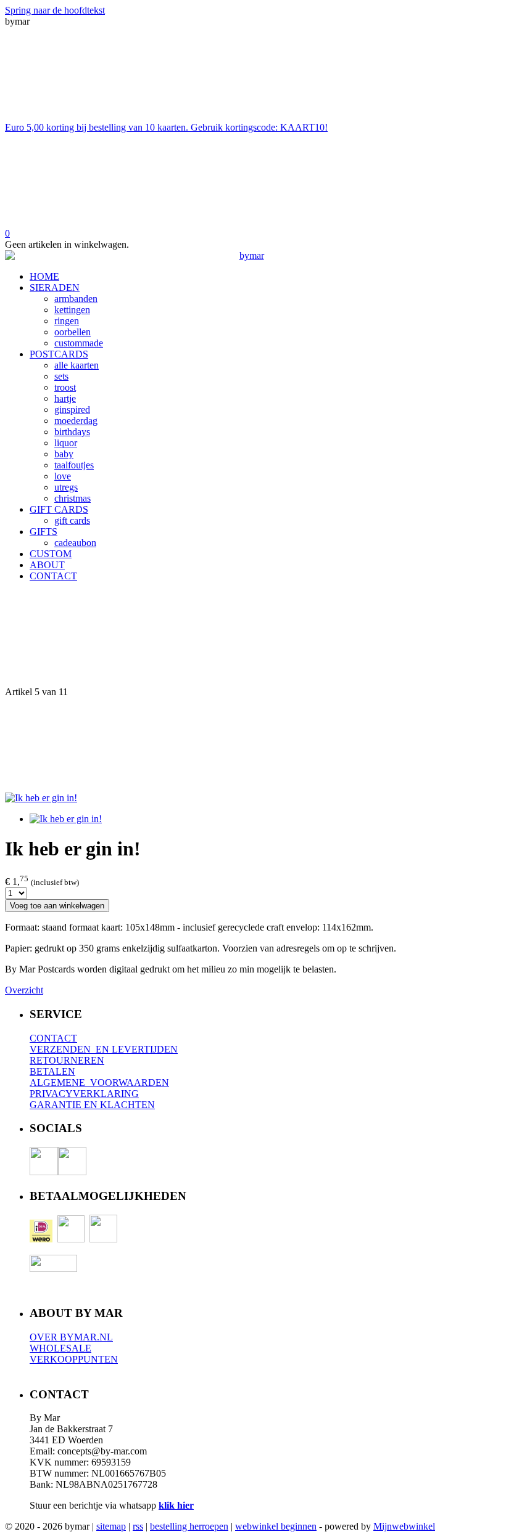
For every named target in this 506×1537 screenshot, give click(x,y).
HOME (44, 276)
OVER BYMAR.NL (71, 1337)
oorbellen (72, 332)
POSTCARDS (59, 354)
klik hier (176, 1505)
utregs (66, 487)
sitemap (111, 1526)
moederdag (75, 420)
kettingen (72, 309)
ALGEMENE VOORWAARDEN (99, 1082)
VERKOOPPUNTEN (74, 1359)
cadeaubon (75, 542)
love (62, 476)
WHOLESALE (60, 1348)
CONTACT (53, 576)
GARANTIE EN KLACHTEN (92, 1104)
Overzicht (24, 990)
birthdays (72, 431)
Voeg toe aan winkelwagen (57, 905)
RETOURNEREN (67, 1060)
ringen (66, 321)
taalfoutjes (74, 465)
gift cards (72, 520)
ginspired (72, 409)
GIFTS (43, 531)
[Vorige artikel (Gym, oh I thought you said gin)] (253, 639)
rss (138, 1526)
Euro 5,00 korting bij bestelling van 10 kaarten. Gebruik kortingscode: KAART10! (166, 127)
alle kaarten (76, 365)
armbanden (75, 298)
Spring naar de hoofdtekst (55, 10)
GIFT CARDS (59, 509)
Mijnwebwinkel (404, 1526)
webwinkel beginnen (276, 1526)
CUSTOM (51, 553)
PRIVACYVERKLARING (84, 1093)
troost (65, 387)
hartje (65, 398)
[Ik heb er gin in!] (41, 798)
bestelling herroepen (189, 1526)
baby (63, 454)
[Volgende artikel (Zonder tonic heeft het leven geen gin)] (253, 745)
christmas (72, 498)
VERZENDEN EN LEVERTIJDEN (104, 1049)
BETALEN (52, 1071)
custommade (78, 343)
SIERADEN (55, 287)
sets (61, 376)
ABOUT (47, 565)
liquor (65, 443)
